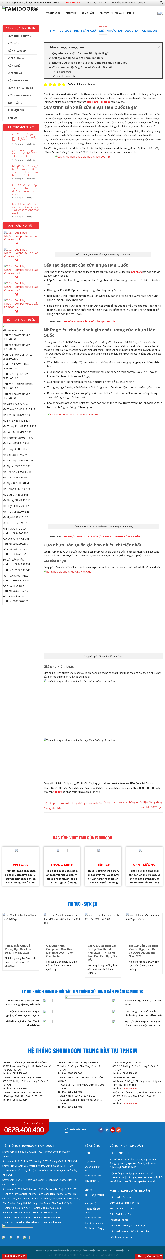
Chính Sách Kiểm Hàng (120, 1197)
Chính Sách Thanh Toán (121, 1214)
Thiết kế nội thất (93, 1175)
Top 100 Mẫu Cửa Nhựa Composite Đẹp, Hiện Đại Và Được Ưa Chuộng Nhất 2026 (25, 208)
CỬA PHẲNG (15, 73)
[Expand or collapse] (159, 47)
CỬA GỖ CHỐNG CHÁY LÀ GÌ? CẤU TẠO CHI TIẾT (89, 321)
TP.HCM (12, 1184)
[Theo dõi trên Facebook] (150, 2)
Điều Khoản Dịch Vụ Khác (121, 1236)
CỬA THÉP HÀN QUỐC (20, 87)
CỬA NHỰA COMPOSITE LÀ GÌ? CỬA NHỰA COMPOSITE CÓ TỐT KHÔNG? (102, 536)
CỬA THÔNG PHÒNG (19, 95)
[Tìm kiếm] (161, 2)
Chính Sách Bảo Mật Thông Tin (124, 1202)
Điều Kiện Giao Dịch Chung (122, 1208)
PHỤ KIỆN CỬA (16, 110)
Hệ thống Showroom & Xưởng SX (129, 2)
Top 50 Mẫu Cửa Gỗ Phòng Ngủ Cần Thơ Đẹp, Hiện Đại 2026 (25, 137)
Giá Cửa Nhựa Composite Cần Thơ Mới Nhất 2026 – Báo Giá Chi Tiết (25, 153)
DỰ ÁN (118, 13)
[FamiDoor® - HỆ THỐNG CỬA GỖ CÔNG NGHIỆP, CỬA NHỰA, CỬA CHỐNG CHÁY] (23, 13)
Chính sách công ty (95, 1228)
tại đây (57, 791)
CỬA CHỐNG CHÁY (18, 35)
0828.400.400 (73, 2)
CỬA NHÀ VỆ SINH (18, 50)
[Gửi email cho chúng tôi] (155, 2)
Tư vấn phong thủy (95, 1222)
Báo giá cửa (91, 1203)
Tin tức (104, 13)
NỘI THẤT (13, 102)
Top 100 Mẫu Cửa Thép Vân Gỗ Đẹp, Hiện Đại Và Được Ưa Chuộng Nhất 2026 (24, 189)
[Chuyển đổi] (30, 36)
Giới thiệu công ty (96, 2)
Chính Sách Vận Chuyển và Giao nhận (128, 1225)
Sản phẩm (88, 13)
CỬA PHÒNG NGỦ (18, 80)
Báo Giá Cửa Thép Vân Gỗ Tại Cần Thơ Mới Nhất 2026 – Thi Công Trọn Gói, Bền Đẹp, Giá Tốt (25, 170)
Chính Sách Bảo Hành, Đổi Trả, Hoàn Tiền (129, 1231)
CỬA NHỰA (14, 58)
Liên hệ (130, 13)
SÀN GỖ (12, 117)
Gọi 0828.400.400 (15, 1256)
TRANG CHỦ (53, 13)
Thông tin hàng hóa (119, 1219)
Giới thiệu (72, 13)
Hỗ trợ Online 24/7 (150, 1256)
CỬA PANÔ (14, 65)
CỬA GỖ (12, 43)
